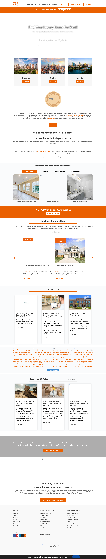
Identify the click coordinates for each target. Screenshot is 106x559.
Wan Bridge (51, 118)
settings (66, 557)
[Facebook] (14, 535)
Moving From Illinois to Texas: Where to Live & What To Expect (53, 403)
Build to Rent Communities (47, 510)
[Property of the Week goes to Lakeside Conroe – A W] (83, 358)
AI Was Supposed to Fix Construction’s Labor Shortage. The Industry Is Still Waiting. (53, 316)
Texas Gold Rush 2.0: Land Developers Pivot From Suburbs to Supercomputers (25, 315)
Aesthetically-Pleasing (60, 171)
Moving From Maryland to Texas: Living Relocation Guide (25, 403)
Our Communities (43, 4)
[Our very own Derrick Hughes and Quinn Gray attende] (63, 358)
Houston (39, 151)
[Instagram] (22, 535)
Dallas (44, 151)
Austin (49, 151)
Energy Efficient (30, 171)
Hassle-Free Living (76, 171)
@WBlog (54, 4)
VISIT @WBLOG (71, 379)
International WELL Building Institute (75, 115)
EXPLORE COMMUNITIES (53, 213)
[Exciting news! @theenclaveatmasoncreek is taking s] (22, 358)
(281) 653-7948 (65, 10)
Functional (45, 171)
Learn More (26, 81)
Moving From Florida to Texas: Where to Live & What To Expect (80, 403)
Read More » (19, 327)
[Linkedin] (20, 535)
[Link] (25, 535)
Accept (76, 556)
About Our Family (31, 4)
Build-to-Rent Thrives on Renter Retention (78, 314)
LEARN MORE (26, 278)
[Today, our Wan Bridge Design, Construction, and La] (43, 358)
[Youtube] (17, 535)
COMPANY (15, 510)
